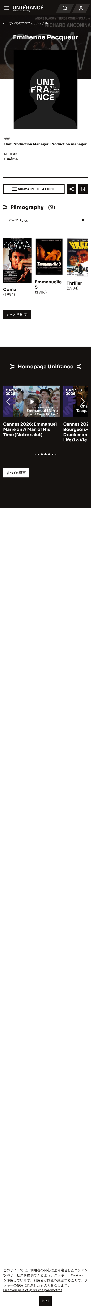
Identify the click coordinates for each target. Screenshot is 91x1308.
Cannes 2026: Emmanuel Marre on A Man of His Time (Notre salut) (30, 429)
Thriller (74, 283)
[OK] (45, 1301)
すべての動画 (16, 473)
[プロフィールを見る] (81, 8)
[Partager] (71, 189)
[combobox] (45, 220)
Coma (9, 289)
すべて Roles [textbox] (18, 220)
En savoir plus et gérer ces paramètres (32, 1290)
